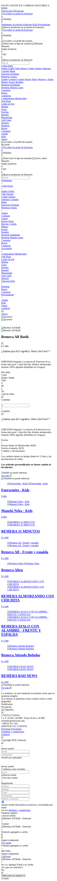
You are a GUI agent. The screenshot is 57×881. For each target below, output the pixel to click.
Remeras (5, 286)
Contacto (5, 308)
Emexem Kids (30, 24)
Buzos (4, 243)
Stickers (5, 278)
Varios (4, 305)
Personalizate (44, 24)
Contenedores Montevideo (14, 254)
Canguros (5, 240)
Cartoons (12, 79)
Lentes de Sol (7, 259)
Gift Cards (6, 275)
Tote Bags (6, 256)
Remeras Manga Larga (12, 237)
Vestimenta (6, 24)
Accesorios (17, 24)
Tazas (4, 264)
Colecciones (7, 186)
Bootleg (19, 82)
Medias (4, 262)
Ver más (5, 475)
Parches (5, 267)
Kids (3, 303)
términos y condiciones (20, 810)
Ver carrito (6, 843)
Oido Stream (21, 68)
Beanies (5, 270)
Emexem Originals (10, 205)
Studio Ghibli (7, 68)
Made (12, 71)
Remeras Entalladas (10, 235)
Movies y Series (46, 79)
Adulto (4, 300)
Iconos (12, 82)
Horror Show (31, 79)
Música (4, 82)
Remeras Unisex (9, 207)
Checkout (5, 856)
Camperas (6, 245)
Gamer (21, 79)
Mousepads (6, 273)
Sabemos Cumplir (9, 199)
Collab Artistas (35, 68)
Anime (4, 79)
